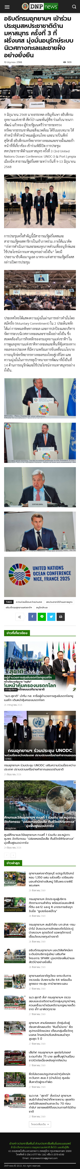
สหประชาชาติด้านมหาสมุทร (59, 602)
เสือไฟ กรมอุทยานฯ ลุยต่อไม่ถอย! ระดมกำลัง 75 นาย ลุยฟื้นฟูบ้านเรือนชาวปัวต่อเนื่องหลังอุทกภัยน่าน (51, 1056)
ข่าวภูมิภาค (10, 828)
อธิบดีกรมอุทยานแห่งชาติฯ (19, 607)
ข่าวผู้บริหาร (10, 689)
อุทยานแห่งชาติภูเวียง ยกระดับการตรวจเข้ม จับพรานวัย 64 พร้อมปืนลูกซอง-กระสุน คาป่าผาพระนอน (50, 980)
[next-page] (13, 855)
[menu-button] (7, 7)
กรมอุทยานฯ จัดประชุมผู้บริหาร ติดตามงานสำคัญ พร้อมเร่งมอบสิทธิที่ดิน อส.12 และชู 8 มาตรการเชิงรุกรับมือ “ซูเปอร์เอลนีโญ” (51, 905)
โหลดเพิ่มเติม (38, 1124)
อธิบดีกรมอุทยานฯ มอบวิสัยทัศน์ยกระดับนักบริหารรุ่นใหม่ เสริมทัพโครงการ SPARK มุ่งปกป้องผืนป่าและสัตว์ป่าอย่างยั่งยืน (52, 956)
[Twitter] (51, 617)
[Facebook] (32, 617)
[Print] (61, 617)
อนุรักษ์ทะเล (42, 607)
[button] (74, 6)
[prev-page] (6, 855)
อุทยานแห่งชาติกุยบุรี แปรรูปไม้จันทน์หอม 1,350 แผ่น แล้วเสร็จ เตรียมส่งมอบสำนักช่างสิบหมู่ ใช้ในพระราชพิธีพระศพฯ (51, 879)
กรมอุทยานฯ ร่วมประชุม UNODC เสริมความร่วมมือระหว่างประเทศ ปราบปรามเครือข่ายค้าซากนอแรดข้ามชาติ (40, 767)
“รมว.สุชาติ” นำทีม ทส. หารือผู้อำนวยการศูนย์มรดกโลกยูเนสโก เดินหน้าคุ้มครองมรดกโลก (38, 698)
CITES (8, 758)
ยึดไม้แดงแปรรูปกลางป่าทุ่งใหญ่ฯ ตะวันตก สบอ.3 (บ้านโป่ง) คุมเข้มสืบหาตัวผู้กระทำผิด (49, 1078)
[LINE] (42, 617)
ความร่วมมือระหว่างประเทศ (29, 602)
